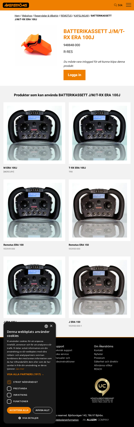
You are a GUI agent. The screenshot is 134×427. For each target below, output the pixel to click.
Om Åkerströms (103, 346)
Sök (120, 5)
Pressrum (99, 358)
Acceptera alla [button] (19, 410)
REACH (98, 369)
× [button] (51, 326)
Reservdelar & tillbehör (46, 16)
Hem (17, 16)
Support (59, 346)
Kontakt (98, 350)
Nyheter (98, 354)
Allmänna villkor (103, 365)
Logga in (74, 74)
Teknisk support (63, 350)
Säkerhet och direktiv (106, 361)
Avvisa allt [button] (42, 410)
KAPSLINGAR (81, 16)
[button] (29, 374)
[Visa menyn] (128, 5)
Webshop (27, 16)
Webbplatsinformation (66, 420)
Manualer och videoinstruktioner (64, 360)
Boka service (61, 354)
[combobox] (46, 326)
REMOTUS (66, 16)
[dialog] (29, 373)
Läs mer (20, 368)
